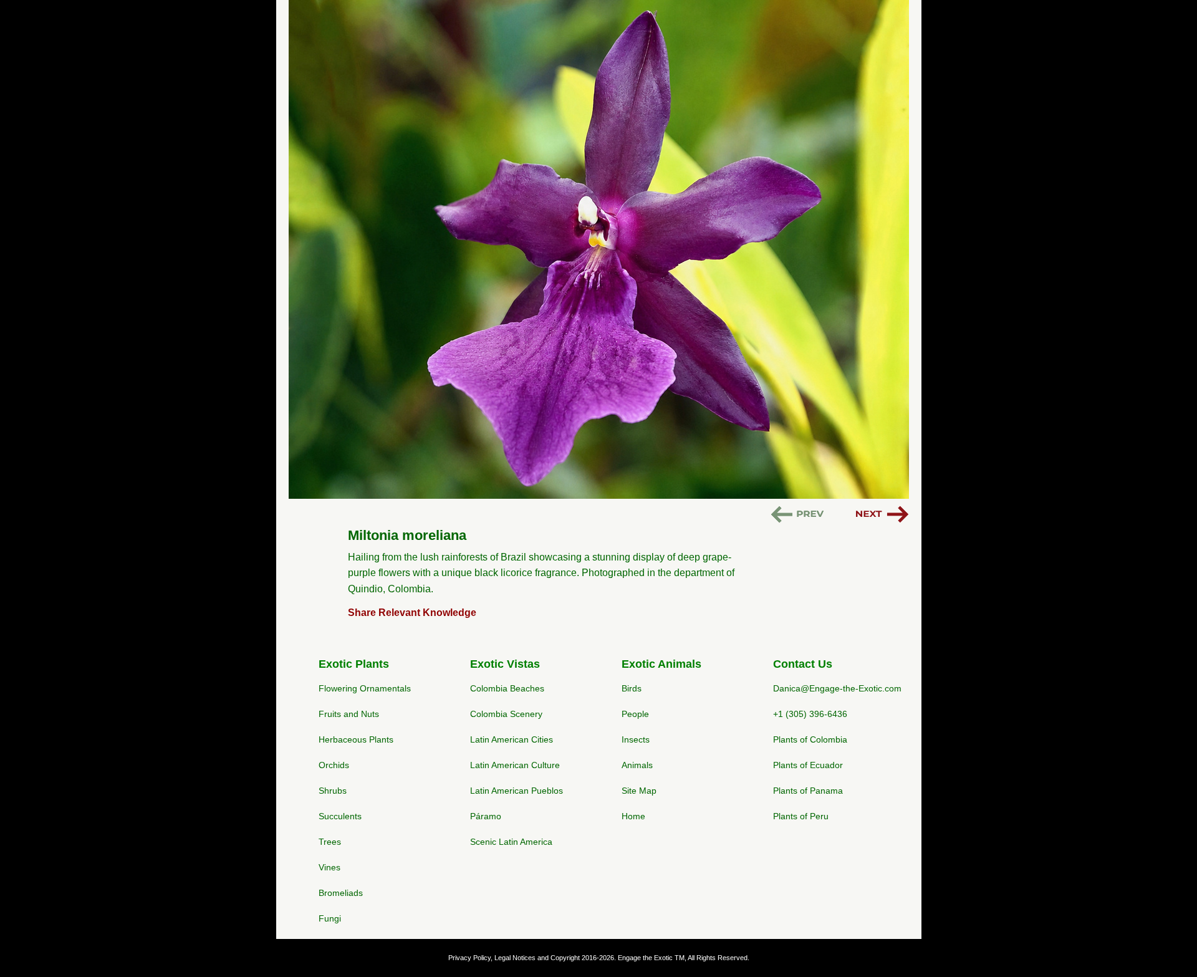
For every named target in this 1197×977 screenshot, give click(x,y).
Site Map (639, 791)
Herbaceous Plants (356, 739)
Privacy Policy (469, 957)
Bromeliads (341, 893)
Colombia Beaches (507, 688)
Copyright (565, 957)
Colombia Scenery (506, 714)
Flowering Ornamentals (365, 688)
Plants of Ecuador (808, 765)
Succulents (340, 816)
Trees (330, 842)
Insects (636, 739)
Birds (632, 688)
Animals (637, 765)
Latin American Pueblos (516, 791)
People (635, 714)
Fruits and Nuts (349, 714)
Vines (329, 867)
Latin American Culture (515, 765)
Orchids (334, 765)
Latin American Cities (511, 739)
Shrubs (333, 791)
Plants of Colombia (810, 739)
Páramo (485, 816)
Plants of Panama (808, 791)
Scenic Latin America (511, 842)
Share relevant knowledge (412, 612)
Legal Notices (515, 957)
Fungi (330, 918)
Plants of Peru (801, 816)
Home (633, 816)
